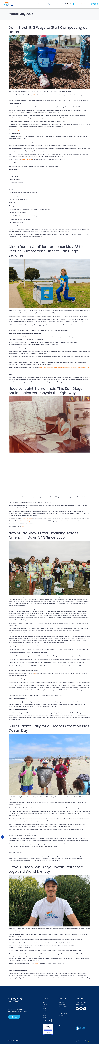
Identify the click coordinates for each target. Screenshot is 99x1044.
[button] (73, 4)
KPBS (22, 526)
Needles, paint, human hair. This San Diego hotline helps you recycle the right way (46, 390)
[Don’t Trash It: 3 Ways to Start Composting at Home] (49, 62)
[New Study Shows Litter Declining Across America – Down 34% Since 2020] (49, 568)
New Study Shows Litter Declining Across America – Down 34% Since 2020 (43, 535)
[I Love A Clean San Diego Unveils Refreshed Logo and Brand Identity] (49, 900)
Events (44, 1006)
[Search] (50, 1020)
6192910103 (61, 1015)
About (26, 4)
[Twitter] (77, 1008)
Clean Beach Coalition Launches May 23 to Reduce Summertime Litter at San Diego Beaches (46, 251)
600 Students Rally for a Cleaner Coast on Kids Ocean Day (49, 728)
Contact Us (60, 4)
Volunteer (45, 1004)
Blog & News (51, 4)
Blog (44, 1013)
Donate (44, 1017)
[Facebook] (81, 1008)
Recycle (44, 1011)
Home (21, 4)
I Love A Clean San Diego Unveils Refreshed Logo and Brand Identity (46, 869)
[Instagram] (84, 1008)
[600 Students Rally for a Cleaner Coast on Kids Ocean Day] (49, 764)
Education (45, 1008)
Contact (44, 1015)
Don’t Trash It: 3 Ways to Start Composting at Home (48, 29)
